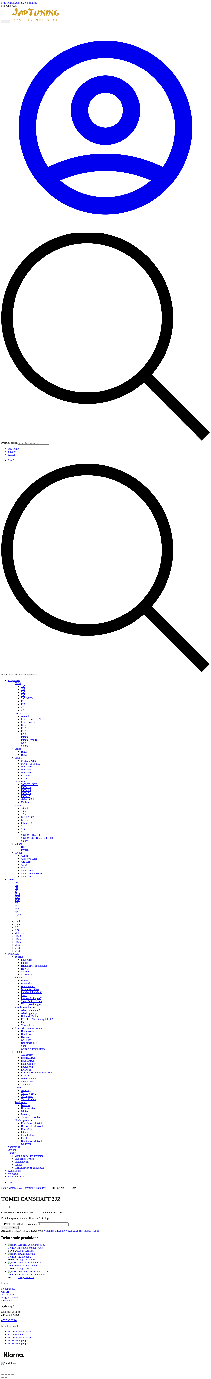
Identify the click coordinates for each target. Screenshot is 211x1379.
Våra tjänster (8, 1294)
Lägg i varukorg (10, 1227)
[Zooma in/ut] (2, 1374)
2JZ (19, 1187)
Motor (11, 1187)
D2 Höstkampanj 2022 (20, 1343)
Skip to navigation (10, 2)
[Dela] (9, 1374)
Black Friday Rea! (17, 1334)
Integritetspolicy (9, 1297)
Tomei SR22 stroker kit (20, 1256)
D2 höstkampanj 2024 (19, 1337)
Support (12, 451)
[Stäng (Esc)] (12, 1374)
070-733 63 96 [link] (9, 1320)
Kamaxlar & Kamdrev (34, 1187)
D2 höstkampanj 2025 (19, 1331)
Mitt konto (13, 448)
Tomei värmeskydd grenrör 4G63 (25, 1247)
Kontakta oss (8, 1288)
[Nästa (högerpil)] (6, 1377)
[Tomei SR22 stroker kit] (21, 1253)
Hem (3, 1187)
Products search (9, 442)
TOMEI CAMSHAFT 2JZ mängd (19, 1224)
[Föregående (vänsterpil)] (2, 1377)
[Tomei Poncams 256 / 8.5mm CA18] (28, 1271)
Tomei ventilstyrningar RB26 (23, 1265)
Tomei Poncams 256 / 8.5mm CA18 (26, 1274)
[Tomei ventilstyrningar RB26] (24, 1262)
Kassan (11, 454)
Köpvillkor (7, 1300)
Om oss (5, 1291)
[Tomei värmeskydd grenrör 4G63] (26, 1244)
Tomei (95, 1230)
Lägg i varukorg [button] (25, 1250)
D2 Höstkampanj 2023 (20, 1340)
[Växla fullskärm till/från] (6, 1374)
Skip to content (29, 2)
